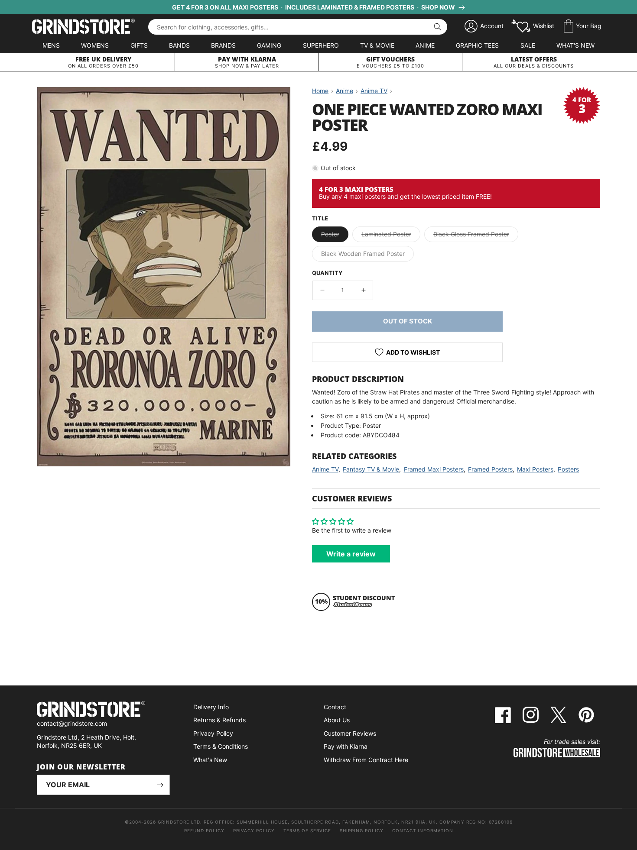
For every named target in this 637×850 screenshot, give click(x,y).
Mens (51, 45)
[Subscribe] (159, 785)
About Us (337, 720)
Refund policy (204, 830)
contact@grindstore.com (72, 723)
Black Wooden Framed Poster (367, 255)
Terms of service (307, 830)
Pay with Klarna (345, 746)
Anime (425, 45)
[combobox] (297, 27)
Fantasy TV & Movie (371, 469)
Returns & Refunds (219, 720)
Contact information (422, 830)
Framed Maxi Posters (434, 469)
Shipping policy (362, 830)
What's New (575, 45)
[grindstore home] (103, 710)
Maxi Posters (535, 469)
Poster (334, 236)
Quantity (327, 272)
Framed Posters (490, 469)
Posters (568, 469)
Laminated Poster (390, 236)
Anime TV (325, 469)
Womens (95, 45)
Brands (223, 45)
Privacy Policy (213, 733)
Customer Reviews (350, 733)
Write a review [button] (351, 553)
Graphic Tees (477, 45)
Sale (527, 45)
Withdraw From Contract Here (366, 759)
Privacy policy (254, 830)
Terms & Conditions (220, 746)
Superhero (321, 45)
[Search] (437, 27)
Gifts (139, 45)
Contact (335, 707)
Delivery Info (211, 707)
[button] (582, 26)
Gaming (269, 45)
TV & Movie (377, 45)
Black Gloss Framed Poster (475, 236)
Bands (179, 45)
